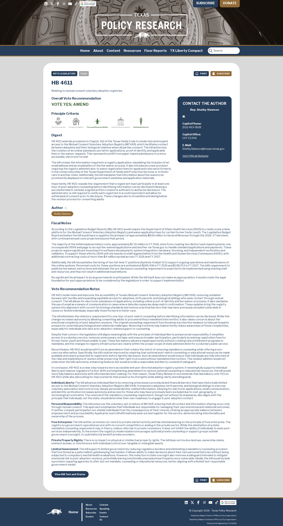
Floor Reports (155, 51)
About (98, 51)
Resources (132, 51)
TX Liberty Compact (186, 51)
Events (103, 512)
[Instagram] (64, 3)
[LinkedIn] (45, 3)
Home (85, 51)
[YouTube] (70, 3)
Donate (229, 3)
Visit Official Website (195, 156)
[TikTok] (76, 3)
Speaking (104, 509)
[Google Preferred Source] (88, 3)
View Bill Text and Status (70, 474)
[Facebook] (58, 3)
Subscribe (205, 3)
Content (113, 51)
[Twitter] (52, 3)
